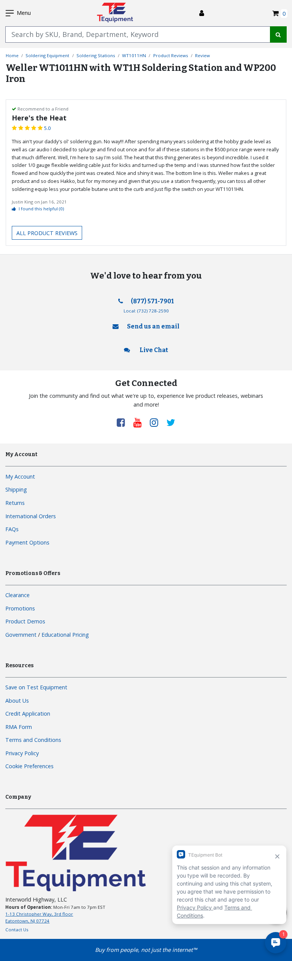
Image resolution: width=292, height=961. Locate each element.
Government (20, 634)
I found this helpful (41, 208)
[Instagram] (156, 422)
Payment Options (27, 542)
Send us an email (153, 326)
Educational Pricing (65, 634)
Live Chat (153, 350)
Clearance (17, 595)
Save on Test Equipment (36, 687)
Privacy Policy (22, 753)
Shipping (16, 489)
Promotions (20, 608)
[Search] (278, 34)
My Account (20, 476)
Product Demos (25, 621)
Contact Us (17, 929)
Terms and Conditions (33, 739)
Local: (146, 311)
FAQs (12, 529)
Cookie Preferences (29, 766)
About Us (17, 700)
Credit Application (27, 713)
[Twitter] (171, 422)
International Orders (30, 516)
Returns (15, 502)
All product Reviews (47, 233)
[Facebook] (123, 422)
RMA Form (18, 726)
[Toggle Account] (201, 13)
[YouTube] (140, 422)
